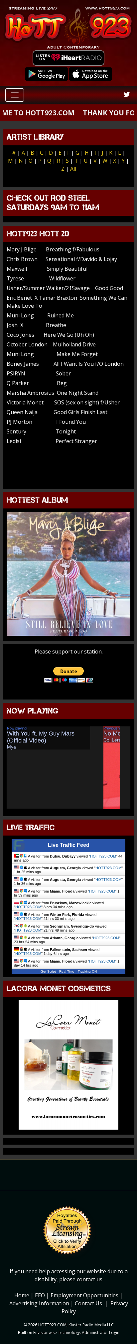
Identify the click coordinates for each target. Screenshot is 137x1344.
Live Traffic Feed (68, 845)
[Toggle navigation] (14, 95)
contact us (89, 1279)
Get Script (48, 971)
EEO (40, 1295)
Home (21, 1295)
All (73, 168)
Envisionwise (45, 1332)
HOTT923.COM (103, 856)
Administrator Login (100, 1332)
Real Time (66, 971)
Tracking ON (87, 971)
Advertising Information (39, 1303)
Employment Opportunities (84, 1295)
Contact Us (88, 1303)
